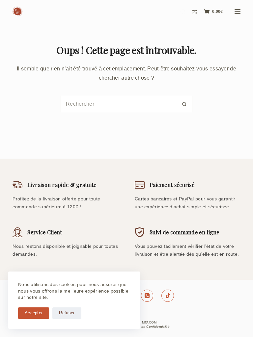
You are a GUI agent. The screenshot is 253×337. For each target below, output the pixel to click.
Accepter (33, 312)
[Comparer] (194, 11)
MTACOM (149, 322)
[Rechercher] (183, 11)
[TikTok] (167, 296)
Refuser (66, 312)
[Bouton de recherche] (184, 104)
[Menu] (237, 11)
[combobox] (118, 104)
